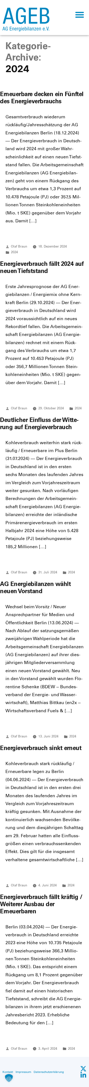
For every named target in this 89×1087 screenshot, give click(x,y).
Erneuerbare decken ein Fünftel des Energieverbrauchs (42, 97)
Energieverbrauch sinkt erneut (40, 748)
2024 (14, 252)
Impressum (23, 1072)
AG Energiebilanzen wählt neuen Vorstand (35, 587)
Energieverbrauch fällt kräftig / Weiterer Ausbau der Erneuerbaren (41, 904)
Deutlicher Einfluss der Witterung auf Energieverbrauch (39, 423)
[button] (79, 14)
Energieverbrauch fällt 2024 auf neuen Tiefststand (42, 267)
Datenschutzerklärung (49, 1072)
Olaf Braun (19, 246)
